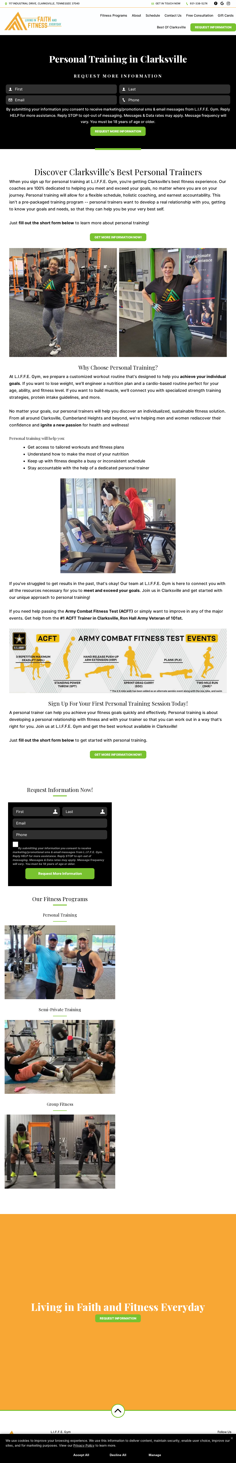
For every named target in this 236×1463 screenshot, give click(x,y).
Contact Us (173, 15)
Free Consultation (199, 15)
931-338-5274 (198, 3)
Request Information (213, 27)
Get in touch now (167, 3)
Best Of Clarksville (171, 27)
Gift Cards (226, 15)
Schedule (153, 15)
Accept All (81, 1455)
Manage (155, 1455)
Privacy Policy (83, 1445)
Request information (118, 1318)
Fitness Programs (113, 15)
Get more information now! (118, 237)
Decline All (118, 1455)
